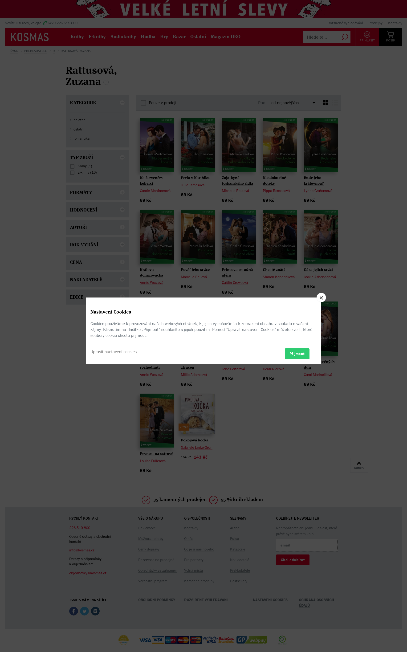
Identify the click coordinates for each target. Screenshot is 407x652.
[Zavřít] (321, 297)
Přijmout (297, 353)
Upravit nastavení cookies (113, 351)
